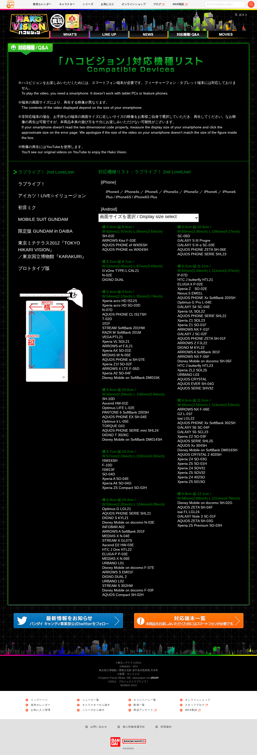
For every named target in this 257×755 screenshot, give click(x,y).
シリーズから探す (93, 710)
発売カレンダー (40, 705)
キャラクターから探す (96, 705)
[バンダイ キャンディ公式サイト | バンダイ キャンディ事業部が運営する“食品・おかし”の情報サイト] (10, 4)
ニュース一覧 (90, 700)
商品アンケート (143, 710)
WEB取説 (191, 710)
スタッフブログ (195, 705)
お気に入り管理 (40, 710)
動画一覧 (139, 705)
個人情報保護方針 (134, 726)
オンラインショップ (197, 700)
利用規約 (166, 726)
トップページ (39, 700)
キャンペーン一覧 (145, 700)
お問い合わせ (98, 726)
